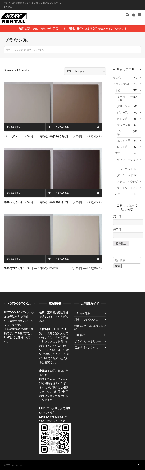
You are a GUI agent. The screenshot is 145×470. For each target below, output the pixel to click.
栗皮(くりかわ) (13, 202)
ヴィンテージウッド (127, 161)
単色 (117, 90)
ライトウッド (125, 187)
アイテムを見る (13, 127)
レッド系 (122, 146)
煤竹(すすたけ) (13, 268)
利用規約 (79, 335)
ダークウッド (125, 175)
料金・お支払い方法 (86, 319)
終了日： (118, 229)
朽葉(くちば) (60, 136)
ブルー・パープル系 (127, 133)
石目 (117, 194)
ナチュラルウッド (127, 181)
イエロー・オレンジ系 (127, 98)
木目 (117, 153)
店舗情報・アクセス (86, 347)
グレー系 (122, 112)
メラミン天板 (121, 83)
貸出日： (118, 216)
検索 (117, 265)
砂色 (55, 268)
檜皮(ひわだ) (60, 202)
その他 (117, 77)
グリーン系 (123, 106)
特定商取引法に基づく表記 (88, 327)
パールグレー (12, 136)
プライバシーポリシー (87, 341)
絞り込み (121, 243)
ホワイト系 (123, 140)
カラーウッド (125, 168)
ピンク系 (122, 118)
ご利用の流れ (82, 313)
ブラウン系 (123, 125)
